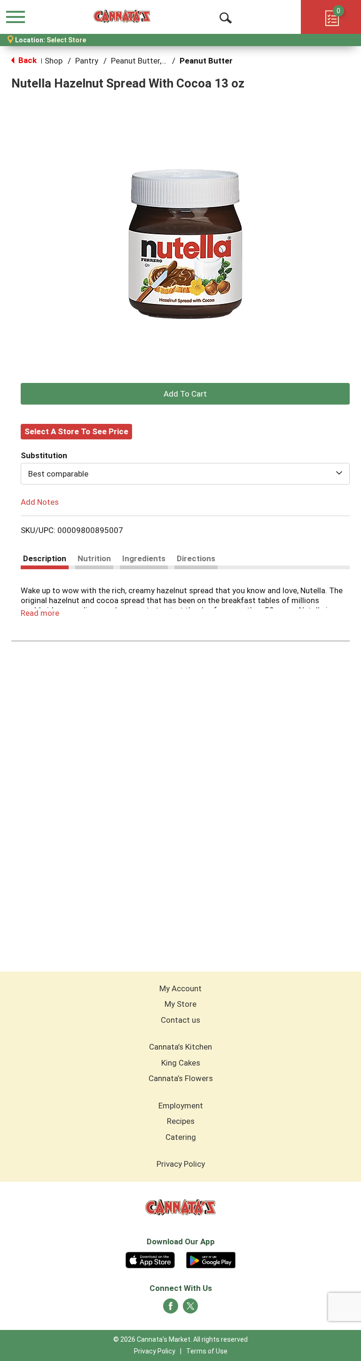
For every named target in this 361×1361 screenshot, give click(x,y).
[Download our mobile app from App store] (150, 1259)
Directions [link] (196, 558)
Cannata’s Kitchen (180, 1046)
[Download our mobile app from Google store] (210, 1259)
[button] (185, 394)
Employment (180, 1105)
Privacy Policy (181, 1164)
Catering (180, 1137)
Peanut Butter (206, 60)
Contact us (180, 1020)
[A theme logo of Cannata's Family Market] (122, 16)
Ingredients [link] (143, 558)
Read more (40, 613)
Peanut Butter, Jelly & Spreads (164, 60)
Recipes (181, 1121)
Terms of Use (207, 1351)
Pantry (86, 60)
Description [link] (44, 558)
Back (26, 60)
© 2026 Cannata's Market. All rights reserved (180, 1339)
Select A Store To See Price (76, 431)
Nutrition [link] (94, 558)
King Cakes (180, 1062)
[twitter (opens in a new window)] (190, 1308)
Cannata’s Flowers (181, 1078)
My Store (180, 1004)
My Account (180, 988)
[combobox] (185, 473)
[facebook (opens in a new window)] (170, 1308)
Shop (54, 60)
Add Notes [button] (40, 501)
